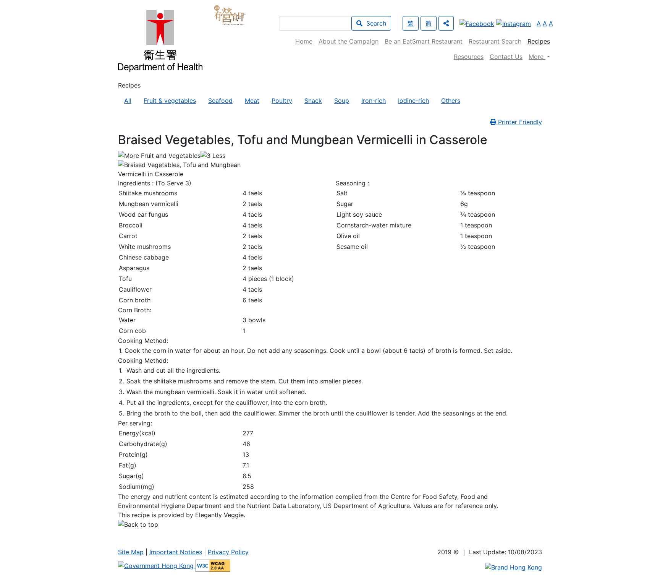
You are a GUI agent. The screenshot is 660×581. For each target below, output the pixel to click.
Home (303, 41)
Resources (469, 56)
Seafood (220, 100)
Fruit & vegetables (170, 100)
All (127, 100)
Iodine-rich (413, 100)
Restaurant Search (495, 41)
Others (450, 100)
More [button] (537, 56)
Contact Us (506, 56)
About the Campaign (349, 41)
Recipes (538, 41)
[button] (446, 23)
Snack (313, 100)
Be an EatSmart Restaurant (424, 41)
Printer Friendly (519, 122)
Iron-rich (373, 100)
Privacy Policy (228, 552)
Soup (341, 100)
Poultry (282, 100)
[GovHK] (157, 565)
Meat (252, 100)
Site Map (131, 552)
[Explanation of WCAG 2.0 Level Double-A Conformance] (213, 565)
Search (374, 23)
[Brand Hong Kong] (513, 567)
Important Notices (175, 552)
